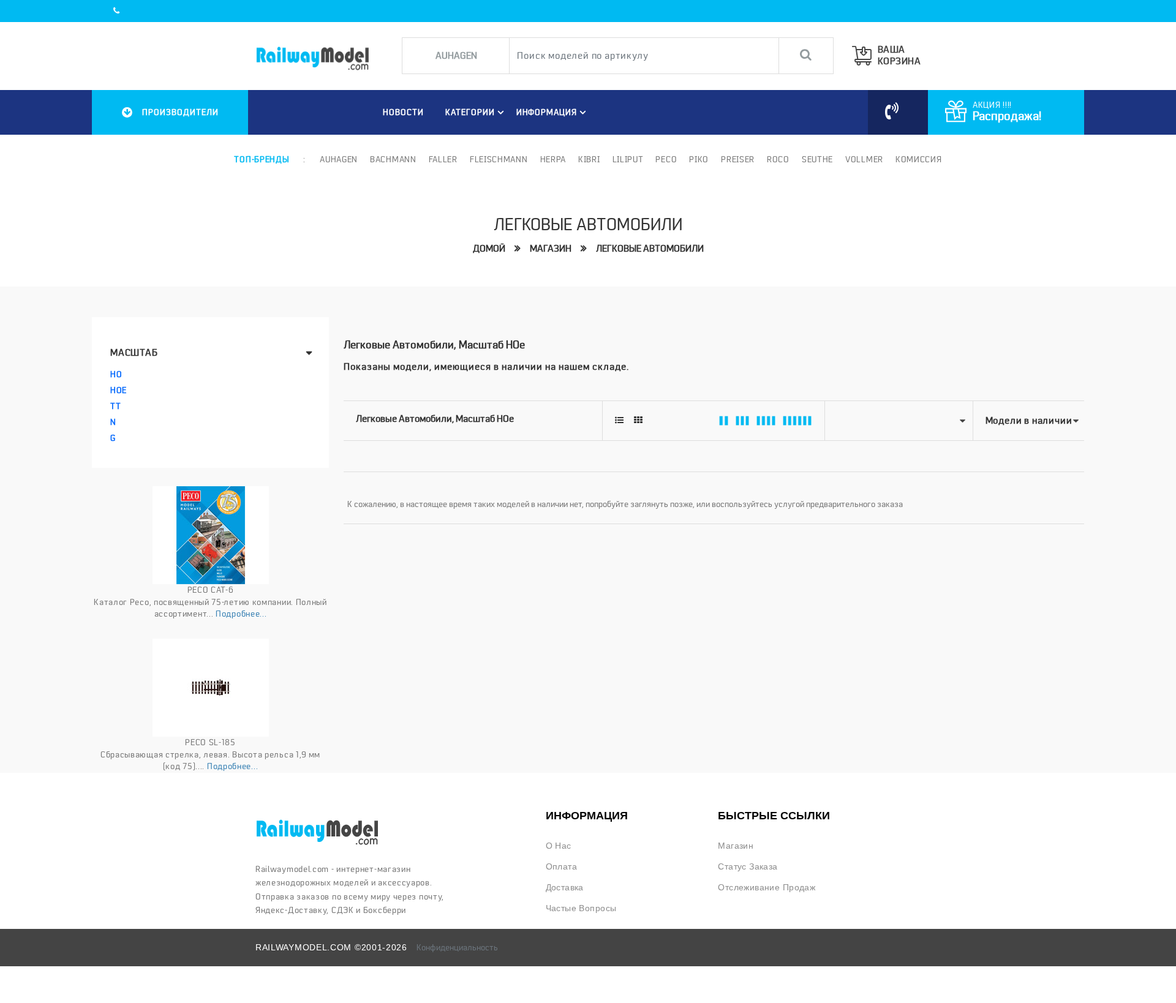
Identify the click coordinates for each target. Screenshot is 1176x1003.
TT (115, 406)
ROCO (778, 159)
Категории (470, 112)
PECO (666, 159)
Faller (443, 159)
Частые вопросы (581, 908)
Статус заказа (747, 866)
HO (116, 374)
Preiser (738, 159)
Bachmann (393, 159)
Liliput (628, 159)
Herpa (553, 159)
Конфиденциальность (457, 947)
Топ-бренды (261, 159)
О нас (558, 846)
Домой (489, 248)
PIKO (699, 159)
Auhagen (339, 159)
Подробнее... (241, 613)
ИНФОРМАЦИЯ (547, 112)
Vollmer (864, 159)
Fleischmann (499, 159)
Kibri (589, 159)
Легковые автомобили (650, 248)
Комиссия (918, 159)
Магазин (550, 248)
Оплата (562, 866)
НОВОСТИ (403, 112)
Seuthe (817, 159)
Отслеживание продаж (766, 887)
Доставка (565, 887)
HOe (118, 390)
